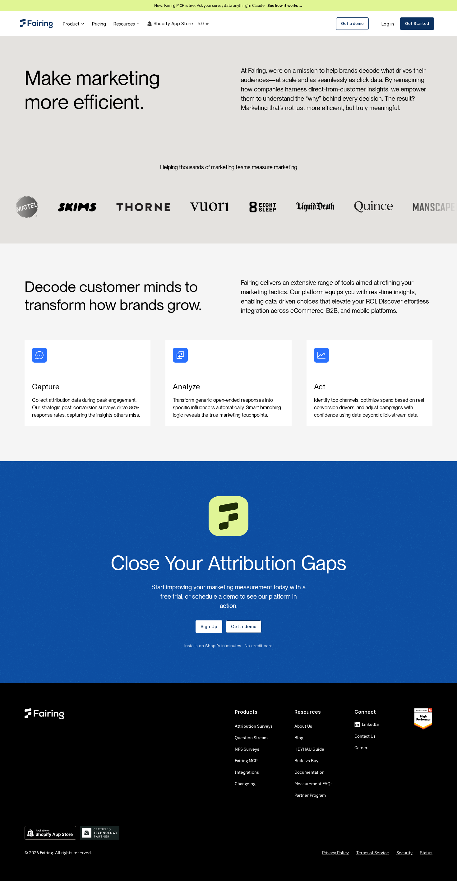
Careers (362, 747)
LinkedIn (370, 724)
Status (426, 852)
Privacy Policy (335, 852)
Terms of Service (372, 852)
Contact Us (365, 736)
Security (404, 852)
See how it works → (284, 5)
